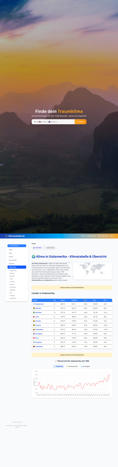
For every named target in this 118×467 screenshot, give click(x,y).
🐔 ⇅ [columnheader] (94, 300)
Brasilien (12, 276)
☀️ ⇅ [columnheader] (85, 300)
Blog (111, 236)
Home (83, 236)
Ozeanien (11, 263)
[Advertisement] (17, 361)
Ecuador (12, 281)
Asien (10, 253)
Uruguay (12, 295)
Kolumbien (13, 287)
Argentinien (13, 270)
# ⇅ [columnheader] (55, 300)
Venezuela (13, 298)
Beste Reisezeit (103, 236)
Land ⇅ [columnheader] (35, 300)
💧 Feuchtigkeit (85, 366)
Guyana (12, 284)
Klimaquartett (91, 236)
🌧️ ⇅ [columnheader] (104, 300)
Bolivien (12, 273)
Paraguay (12, 290)
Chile (11, 279)
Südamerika (12, 267)
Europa (11, 256)
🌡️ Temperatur (58, 366)
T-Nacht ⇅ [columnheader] (74, 300)
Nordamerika (12, 260)
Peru (11, 293)
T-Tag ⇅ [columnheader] (62, 300)
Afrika (10, 250)
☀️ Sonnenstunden (71, 366)
